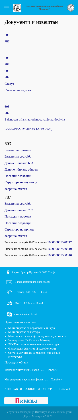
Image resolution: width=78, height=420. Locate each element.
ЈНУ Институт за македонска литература (33, 344)
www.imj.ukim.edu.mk (25, 314)
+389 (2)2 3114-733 (36, 292)
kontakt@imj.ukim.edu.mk (36, 282)
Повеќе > (52, 369)
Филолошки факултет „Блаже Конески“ (32, 348)
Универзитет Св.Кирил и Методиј (29, 340)
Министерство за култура (24, 331)
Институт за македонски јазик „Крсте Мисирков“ (44, 7)
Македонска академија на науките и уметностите (38, 336)
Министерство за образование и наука (32, 327)
